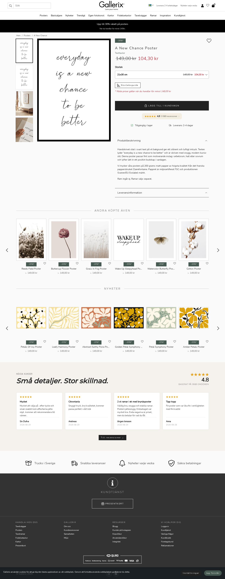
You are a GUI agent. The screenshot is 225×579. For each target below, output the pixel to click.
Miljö (66, 538)
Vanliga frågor (167, 534)
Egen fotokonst (96, 15)
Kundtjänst (179, 15)
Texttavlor (120, 53)
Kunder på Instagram (121, 530)
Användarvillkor (119, 538)
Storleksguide (129, 85)
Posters (44, 15)
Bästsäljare (56, 15)
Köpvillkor (117, 534)
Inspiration (165, 15)
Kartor (111, 15)
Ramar (153, 15)
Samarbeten (69, 534)
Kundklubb (166, 538)
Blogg (115, 526)
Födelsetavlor (124, 15)
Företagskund (167, 541)
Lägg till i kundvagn (163, 105)
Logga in (165, 526)
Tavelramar (20, 534)
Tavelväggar (141, 15)
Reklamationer (167, 545)
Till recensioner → (112, 437)
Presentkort (114, 503)
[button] (10, 6)
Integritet (116, 541)
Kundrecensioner (71, 530)
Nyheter (69, 15)
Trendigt (81, 15)
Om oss (67, 526)
